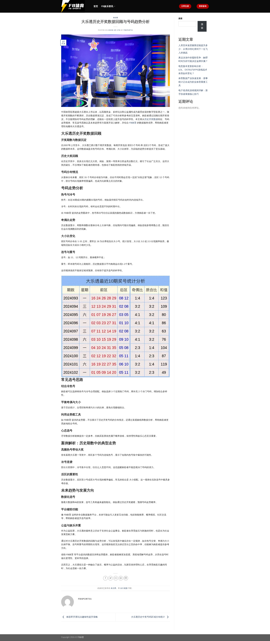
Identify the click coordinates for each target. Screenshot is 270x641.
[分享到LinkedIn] (125, 578)
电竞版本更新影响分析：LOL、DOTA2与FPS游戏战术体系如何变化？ (192, 70)
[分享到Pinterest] (120, 578)
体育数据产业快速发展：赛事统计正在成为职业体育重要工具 (193, 82)
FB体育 (132, 123)
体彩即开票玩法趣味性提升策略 (82, 617)
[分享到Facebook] (105, 578)
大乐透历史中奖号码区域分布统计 (148, 617)
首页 (96, 6)
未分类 (115, 17)
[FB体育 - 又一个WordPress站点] (75, 6)
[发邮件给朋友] (115, 578)
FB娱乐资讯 (107, 6)
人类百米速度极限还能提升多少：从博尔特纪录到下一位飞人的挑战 (193, 49)
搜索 (180, 18)
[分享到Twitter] (110, 578)
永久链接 (124, 588)
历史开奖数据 (151, 119)
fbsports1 (128, 30)
